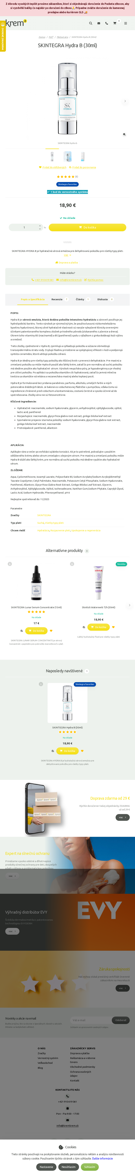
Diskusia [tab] (104, 299)
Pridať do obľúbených (54, 167)
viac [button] (121, 817)
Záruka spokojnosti (114, 969)
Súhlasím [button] (89, 1166)
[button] (125, 101)
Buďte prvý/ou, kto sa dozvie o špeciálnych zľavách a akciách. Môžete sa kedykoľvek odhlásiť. (33, 1025)
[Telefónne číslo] (107, 23)
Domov (42, 37)
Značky (42, 1053)
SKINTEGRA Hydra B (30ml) (67, 727)
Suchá (40, 522)
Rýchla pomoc (95, 279)
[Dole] (40, 229)
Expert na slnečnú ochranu (27, 853)
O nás (41, 1048)
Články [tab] (82, 299)
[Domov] (16, 23)
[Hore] (40, 225)
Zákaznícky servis (82, 1048)
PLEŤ (51, 37)
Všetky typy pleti (54, 522)
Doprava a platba (68, 262)
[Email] (99, 23)
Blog (40, 1067)
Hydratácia (43, 530)
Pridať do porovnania (84, 167)
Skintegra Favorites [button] (67, 184)
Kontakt (74, 1080)
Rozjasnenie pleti (60, 530)
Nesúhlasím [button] (69, 1166)
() (76, 176)
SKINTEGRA (44, 515)
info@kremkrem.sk (71, 279)
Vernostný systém (48, 1058)
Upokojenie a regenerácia (85, 530)
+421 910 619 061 (44, 279)
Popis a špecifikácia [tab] (33, 299)
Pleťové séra (62, 37)
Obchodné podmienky (82, 1066)
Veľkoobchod (45, 1062)
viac (66, 255)
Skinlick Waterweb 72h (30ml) (98, 607)
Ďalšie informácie (102, 1158)
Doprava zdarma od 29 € (110, 798)
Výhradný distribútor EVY (26, 912)
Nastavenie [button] (46, 1166)
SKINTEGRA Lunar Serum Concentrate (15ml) (36, 607)
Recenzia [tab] (59, 299)
